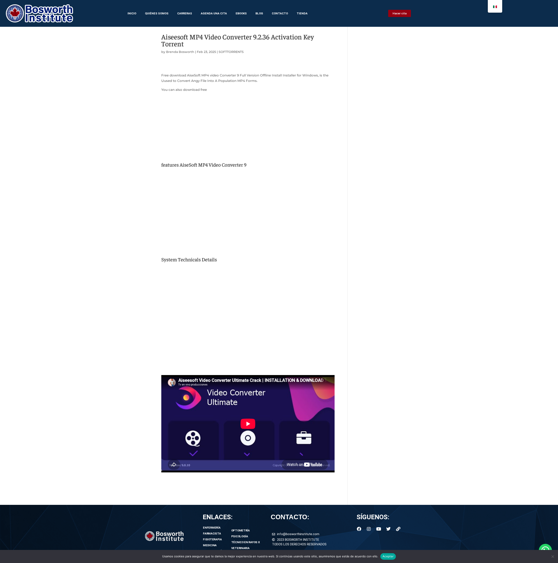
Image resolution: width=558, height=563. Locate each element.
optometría (240, 530)
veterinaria (240, 548)
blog (259, 13)
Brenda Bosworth (180, 52)
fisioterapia (212, 539)
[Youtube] (378, 529)
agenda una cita (214, 13)
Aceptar (388, 556)
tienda (302, 13)
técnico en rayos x (245, 542)
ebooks (241, 13)
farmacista (212, 533)
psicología (239, 536)
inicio (132, 13)
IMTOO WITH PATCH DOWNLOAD (189, 478)
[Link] (398, 529)
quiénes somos (156, 13)
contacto (280, 13)
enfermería (211, 527)
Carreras (184, 13)
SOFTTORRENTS (231, 52)
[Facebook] (359, 529)
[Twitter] (388, 529)
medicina (210, 545)
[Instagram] (368, 529)
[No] (552, 556)
